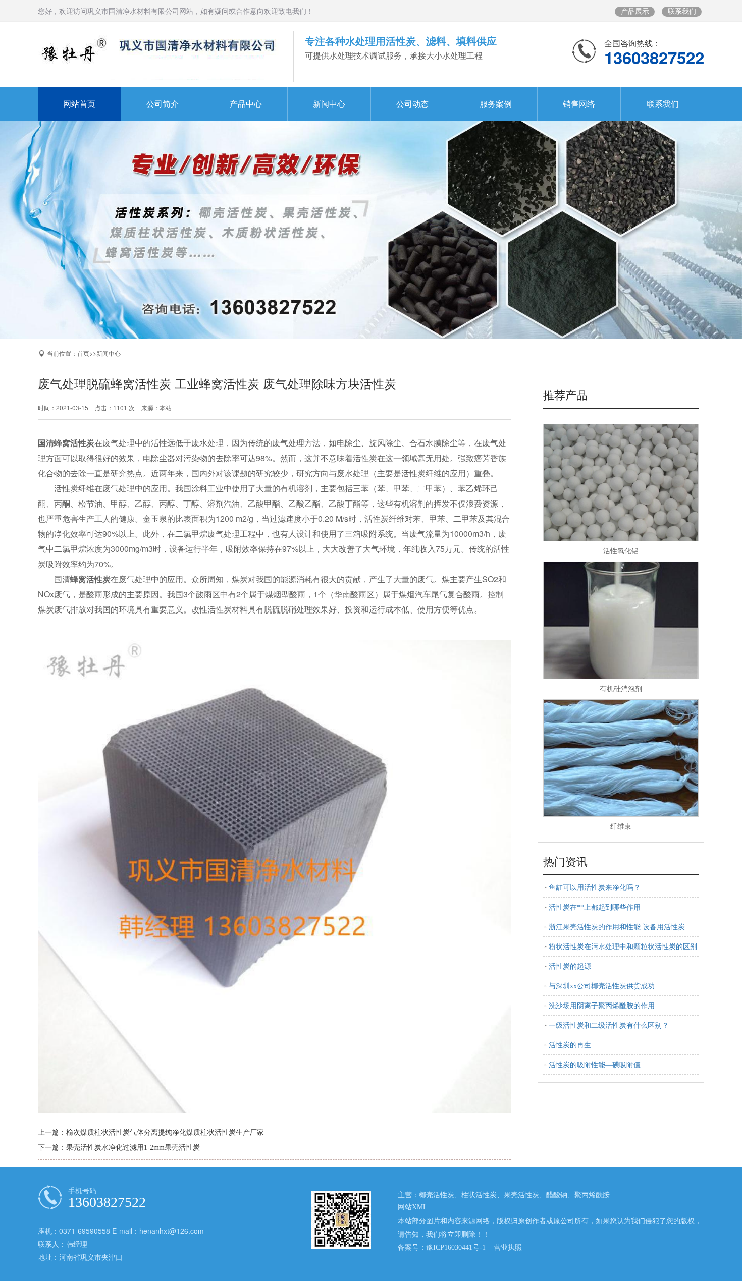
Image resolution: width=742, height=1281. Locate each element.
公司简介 (162, 104)
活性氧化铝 (621, 551)
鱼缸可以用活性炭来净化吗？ (595, 888)
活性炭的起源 (570, 966)
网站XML (413, 1207)
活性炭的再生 (570, 1045)
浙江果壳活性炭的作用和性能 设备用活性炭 (617, 927)
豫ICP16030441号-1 (456, 1247)
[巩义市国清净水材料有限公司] (158, 56)
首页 (83, 353)
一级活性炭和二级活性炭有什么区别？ (609, 1025)
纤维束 (620, 826)
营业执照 (508, 1247)
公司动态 (412, 104)
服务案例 (496, 104)
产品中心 (246, 104)
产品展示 (635, 11)
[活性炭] (371, 223)
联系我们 (682, 11)
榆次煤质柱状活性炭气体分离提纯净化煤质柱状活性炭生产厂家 (165, 1132)
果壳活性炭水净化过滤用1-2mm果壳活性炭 (133, 1147)
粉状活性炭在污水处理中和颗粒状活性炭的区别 (623, 947)
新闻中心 (329, 104)
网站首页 (79, 104)
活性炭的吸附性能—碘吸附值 (595, 1065)
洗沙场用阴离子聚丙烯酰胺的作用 (602, 1006)
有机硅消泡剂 (621, 689)
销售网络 (579, 104)
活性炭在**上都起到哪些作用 (595, 907)
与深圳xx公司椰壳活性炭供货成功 (602, 986)
